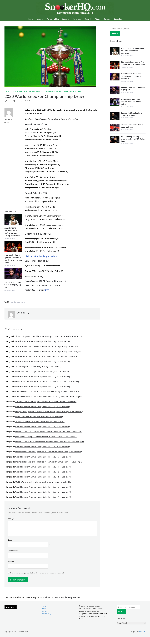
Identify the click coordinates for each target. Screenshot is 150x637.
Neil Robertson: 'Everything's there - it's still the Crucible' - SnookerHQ (47, 381)
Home (30, 19)
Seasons (65, 19)
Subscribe (118, 19)
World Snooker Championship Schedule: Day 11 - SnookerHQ (43, 466)
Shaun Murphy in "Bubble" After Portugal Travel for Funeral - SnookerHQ (48, 336)
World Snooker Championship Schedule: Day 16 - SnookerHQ (43, 492)
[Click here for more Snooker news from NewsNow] (10, 607)
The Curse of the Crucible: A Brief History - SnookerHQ (39, 421)
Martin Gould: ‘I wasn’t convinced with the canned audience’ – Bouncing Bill (49, 441)
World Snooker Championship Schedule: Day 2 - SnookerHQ (42, 361)
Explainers (77, 19)
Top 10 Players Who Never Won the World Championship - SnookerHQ (47, 346)
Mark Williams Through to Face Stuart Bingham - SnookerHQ (42, 371)
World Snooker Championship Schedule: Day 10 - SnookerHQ (43, 456)
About (97, 19)
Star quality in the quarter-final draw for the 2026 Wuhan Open (13, 259)
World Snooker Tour (72, 92)
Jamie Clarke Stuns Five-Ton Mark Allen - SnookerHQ (39, 416)
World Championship (32, 92)
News (39, 19)
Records (88, 19)
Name (10, 540)
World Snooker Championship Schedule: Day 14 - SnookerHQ (43, 476)
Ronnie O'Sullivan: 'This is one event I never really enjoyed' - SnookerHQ (48, 391)
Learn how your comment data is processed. (60, 597)
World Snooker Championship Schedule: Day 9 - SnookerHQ (42, 446)
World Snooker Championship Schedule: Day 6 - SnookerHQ (42, 426)
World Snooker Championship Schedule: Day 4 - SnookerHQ (42, 386)
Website (11, 562)
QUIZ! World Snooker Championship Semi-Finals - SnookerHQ (43, 482)
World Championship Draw (52, 92)
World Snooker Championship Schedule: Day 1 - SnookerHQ (42, 341)
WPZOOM (142, 632)
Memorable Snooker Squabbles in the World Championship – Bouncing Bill (49, 461)
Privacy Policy (46, 614)
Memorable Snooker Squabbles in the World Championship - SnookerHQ (48, 451)
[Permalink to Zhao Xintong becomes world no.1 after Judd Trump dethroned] (13, 219)
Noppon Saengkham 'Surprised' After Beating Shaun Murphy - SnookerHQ (49, 411)
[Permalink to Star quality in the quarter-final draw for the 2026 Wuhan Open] (13, 246)
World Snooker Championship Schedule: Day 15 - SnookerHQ (43, 487)
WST (47, 290)
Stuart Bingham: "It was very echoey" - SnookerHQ (38, 366)
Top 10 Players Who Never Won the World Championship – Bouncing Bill (48, 351)
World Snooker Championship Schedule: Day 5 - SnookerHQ (42, 406)
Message (11, 519)
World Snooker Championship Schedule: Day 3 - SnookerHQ (42, 376)
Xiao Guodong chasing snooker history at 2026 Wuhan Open (133, 139)
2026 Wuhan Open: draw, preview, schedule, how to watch (131, 102)
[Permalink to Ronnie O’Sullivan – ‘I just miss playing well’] (13, 273)
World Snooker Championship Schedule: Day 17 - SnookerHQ (43, 497)
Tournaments (17, 92)
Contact (107, 19)
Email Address (13, 551)
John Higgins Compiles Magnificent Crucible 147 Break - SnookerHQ (46, 436)
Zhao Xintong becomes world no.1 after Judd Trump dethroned (12, 232)
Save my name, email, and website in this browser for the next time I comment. (37, 573)
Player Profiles (53, 19)
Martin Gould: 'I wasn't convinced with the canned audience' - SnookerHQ (48, 431)
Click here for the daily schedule (41, 256)
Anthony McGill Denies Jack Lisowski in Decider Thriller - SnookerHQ (46, 401)
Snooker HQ (10, 101)
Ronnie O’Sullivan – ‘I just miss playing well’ (12, 285)
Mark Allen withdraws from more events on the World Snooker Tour (131, 76)
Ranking (7, 92)
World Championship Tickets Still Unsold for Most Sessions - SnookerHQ (48, 356)
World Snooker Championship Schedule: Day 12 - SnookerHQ (43, 471)
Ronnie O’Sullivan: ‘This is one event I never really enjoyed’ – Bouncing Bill (48, 396)
